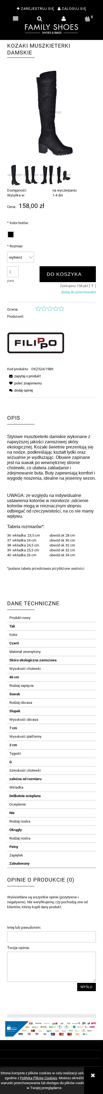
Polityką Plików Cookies (38, 1078)
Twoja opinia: (18, 947)
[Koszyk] (87, 19)
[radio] (10, 234)
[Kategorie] (15, 19)
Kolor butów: (18, 223)
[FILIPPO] (35, 343)
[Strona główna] (51, 29)
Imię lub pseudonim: (24, 927)
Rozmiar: (15, 246)
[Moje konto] (64, 19)
